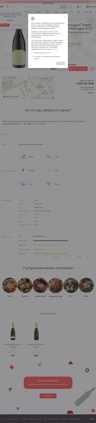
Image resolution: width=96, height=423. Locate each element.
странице (54, 49)
